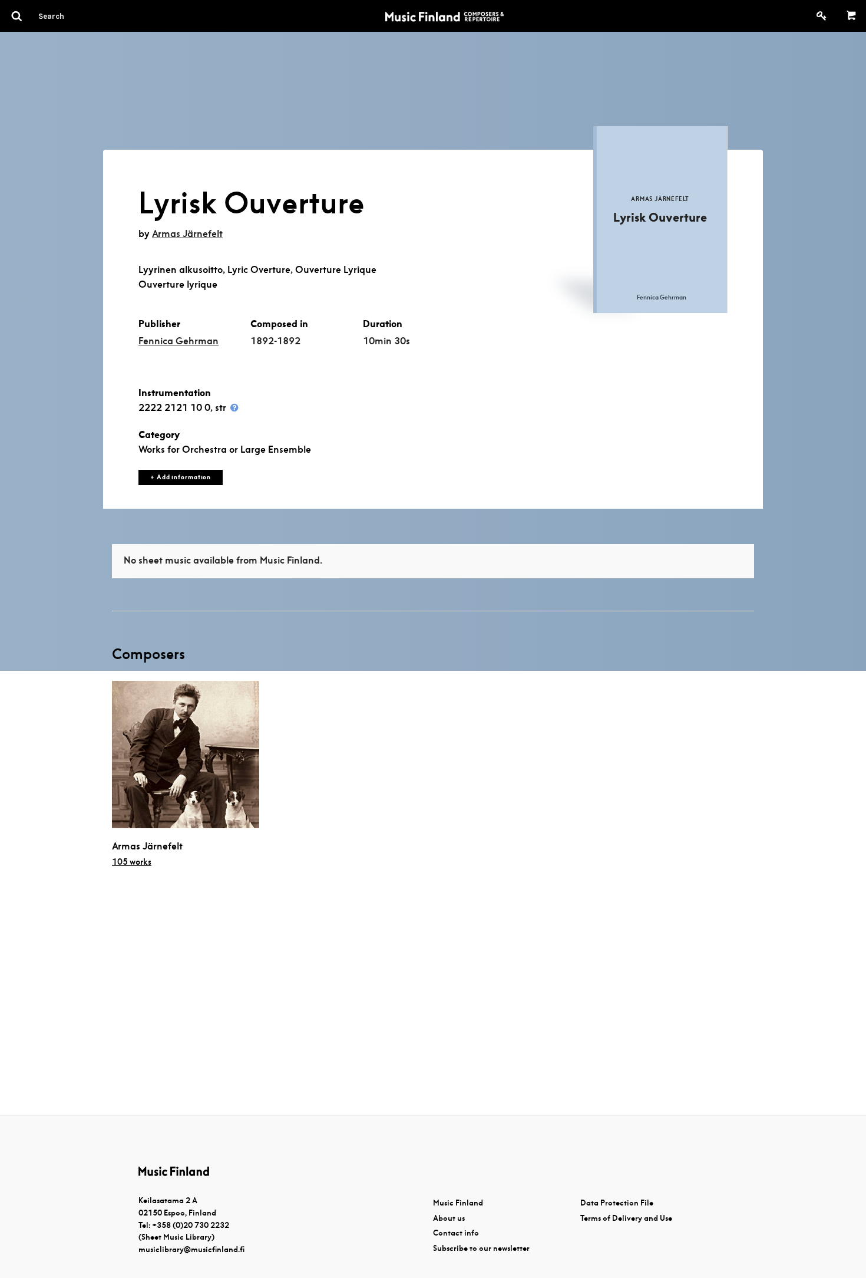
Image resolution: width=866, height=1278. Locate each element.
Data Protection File (616, 1203)
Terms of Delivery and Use (626, 1218)
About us (449, 1218)
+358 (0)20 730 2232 (190, 1225)
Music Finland (458, 1203)
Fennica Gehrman (178, 341)
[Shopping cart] (851, 16)
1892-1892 (275, 341)
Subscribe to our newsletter (481, 1248)
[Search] (72, 16)
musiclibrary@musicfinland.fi (191, 1249)
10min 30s (386, 341)
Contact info (456, 1233)
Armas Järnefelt (187, 234)
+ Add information (180, 477)
